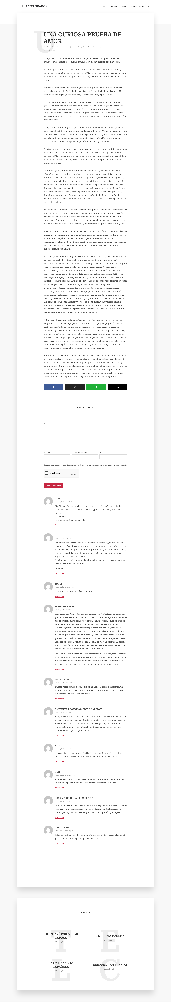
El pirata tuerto (110, 936)
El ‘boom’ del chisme (136, 6)
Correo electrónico (80, 452)
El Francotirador (32, 6)
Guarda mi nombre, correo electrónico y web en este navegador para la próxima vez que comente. (85, 465)
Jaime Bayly (51, 47)
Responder (59, 525)
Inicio (105, 6)
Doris (58, 499)
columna (64, 47)
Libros (123, 6)
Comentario (49, 424)
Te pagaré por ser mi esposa (61, 936)
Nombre (48, 452)
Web (101, 452)
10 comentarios (50, 50)
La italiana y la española (61, 965)
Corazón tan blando (110, 965)
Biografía (114, 6)
